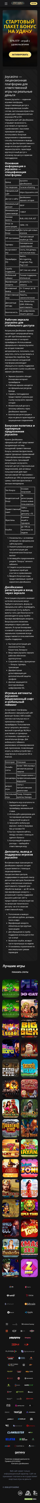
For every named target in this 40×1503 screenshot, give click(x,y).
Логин (33, 3)
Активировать (20, 54)
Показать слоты (20, 972)
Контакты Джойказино (20, 1463)
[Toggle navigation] (6, 3)
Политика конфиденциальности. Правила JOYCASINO (17, 1460)
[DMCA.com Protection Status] (30, 1499)
